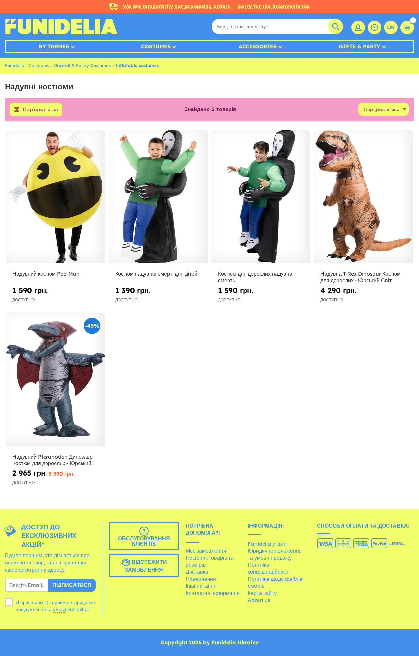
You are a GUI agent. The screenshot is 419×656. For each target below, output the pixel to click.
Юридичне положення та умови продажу (275, 554)
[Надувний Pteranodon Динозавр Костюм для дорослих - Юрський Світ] (55, 379)
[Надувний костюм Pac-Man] (55, 197)
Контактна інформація (213, 593)
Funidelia (14, 65)
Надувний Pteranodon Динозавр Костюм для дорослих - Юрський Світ (52, 460)
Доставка (197, 571)
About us (259, 600)
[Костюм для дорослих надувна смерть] (261, 197)
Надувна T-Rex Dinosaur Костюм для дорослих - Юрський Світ (360, 277)
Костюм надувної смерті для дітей (156, 273)
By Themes (54, 46)
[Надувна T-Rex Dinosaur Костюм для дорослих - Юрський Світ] (363, 197)
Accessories (258, 46)
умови (59, 609)
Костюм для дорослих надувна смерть (255, 277)
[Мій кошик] (407, 27)
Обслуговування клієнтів (144, 541)
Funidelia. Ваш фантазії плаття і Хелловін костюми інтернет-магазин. (61, 26)
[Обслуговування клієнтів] (374, 27)
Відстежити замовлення (146, 566)
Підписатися (72, 585)
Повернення (201, 579)
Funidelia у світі (267, 543)
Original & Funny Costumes (82, 65)
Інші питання (201, 585)
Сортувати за (40, 109)
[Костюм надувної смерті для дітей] (158, 197)
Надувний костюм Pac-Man (46, 273)
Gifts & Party (359, 46)
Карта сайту (262, 593)
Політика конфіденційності (269, 568)
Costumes (156, 46)
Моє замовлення (206, 550)
